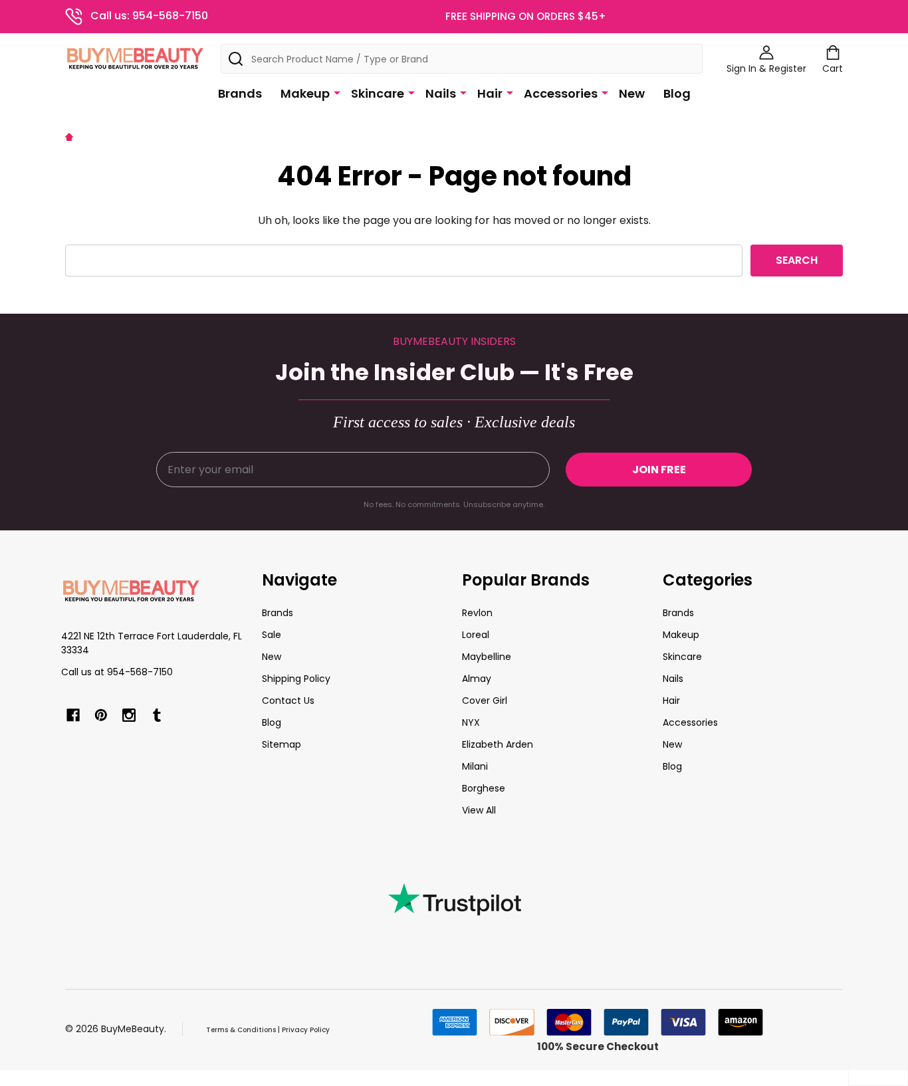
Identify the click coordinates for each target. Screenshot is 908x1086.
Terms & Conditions (241, 1030)
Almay (476, 678)
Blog (677, 93)
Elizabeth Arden (497, 744)
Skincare (377, 93)
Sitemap (281, 744)
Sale (271, 634)
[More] (337, 92)
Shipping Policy (296, 678)
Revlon (477, 612)
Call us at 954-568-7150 (117, 672)
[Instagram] (129, 715)
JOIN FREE (659, 469)
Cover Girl (484, 700)
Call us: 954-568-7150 (149, 15)
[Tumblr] (157, 715)
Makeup (305, 93)
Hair (490, 93)
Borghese (483, 788)
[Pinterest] (101, 715)
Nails (440, 93)
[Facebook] (73, 715)
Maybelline (486, 656)
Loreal (475, 634)
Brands (240, 93)
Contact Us (288, 700)
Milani (475, 766)
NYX (471, 722)
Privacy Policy (306, 1030)
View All (479, 810)
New (632, 93)
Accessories (561, 93)
